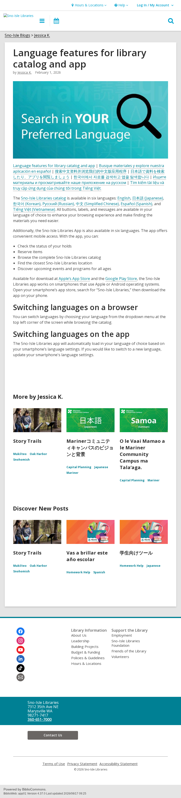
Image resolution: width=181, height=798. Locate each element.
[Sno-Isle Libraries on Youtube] (20, 650)
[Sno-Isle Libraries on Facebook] (20, 631)
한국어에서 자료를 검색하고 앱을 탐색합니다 (111, 177)
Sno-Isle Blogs (17, 35)
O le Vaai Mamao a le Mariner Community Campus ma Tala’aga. (142, 454)
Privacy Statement (82, 764)
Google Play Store (121, 278)
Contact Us (53, 735)
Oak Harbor (38, 454)
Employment (121, 635)
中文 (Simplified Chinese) (97, 203)
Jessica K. (42, 35)
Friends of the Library (128, 651)
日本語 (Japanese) (147, 198)
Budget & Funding (85, 652)
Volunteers (120, 656)
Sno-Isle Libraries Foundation (125, 643)
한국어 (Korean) (27, 203)
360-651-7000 (40, 719)
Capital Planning (78, 467)
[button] (88, 5)
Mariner (72, 473)
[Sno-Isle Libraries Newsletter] (20, 677)
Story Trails (27, 441)
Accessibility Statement (118, 764)
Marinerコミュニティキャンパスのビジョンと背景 (90, 447)
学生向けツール (136, 553)
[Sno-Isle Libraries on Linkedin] (20, 659)
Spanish (99, 572)
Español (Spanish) (136, 203)
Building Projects (85, 646)
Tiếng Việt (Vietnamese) (34, 209)
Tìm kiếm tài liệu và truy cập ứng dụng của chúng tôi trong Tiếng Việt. (88, 185)
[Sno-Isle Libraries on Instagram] (20, 641)
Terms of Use (53, 764)
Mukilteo (20, 454)
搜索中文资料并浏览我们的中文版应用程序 (91, 171)
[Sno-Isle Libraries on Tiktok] (20, 668)
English (123, 198)
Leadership (80, 640)
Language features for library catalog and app (54, 165)
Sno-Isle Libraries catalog (43, 198)
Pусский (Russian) (58, 203)
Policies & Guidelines (88, 657)
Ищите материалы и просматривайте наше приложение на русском (89, 179)
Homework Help (78, 572)
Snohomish (21, 460)
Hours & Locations (86, 663)
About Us (78, 635)
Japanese (101, 467)
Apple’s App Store (74, 278)
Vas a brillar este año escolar (87, 556)
